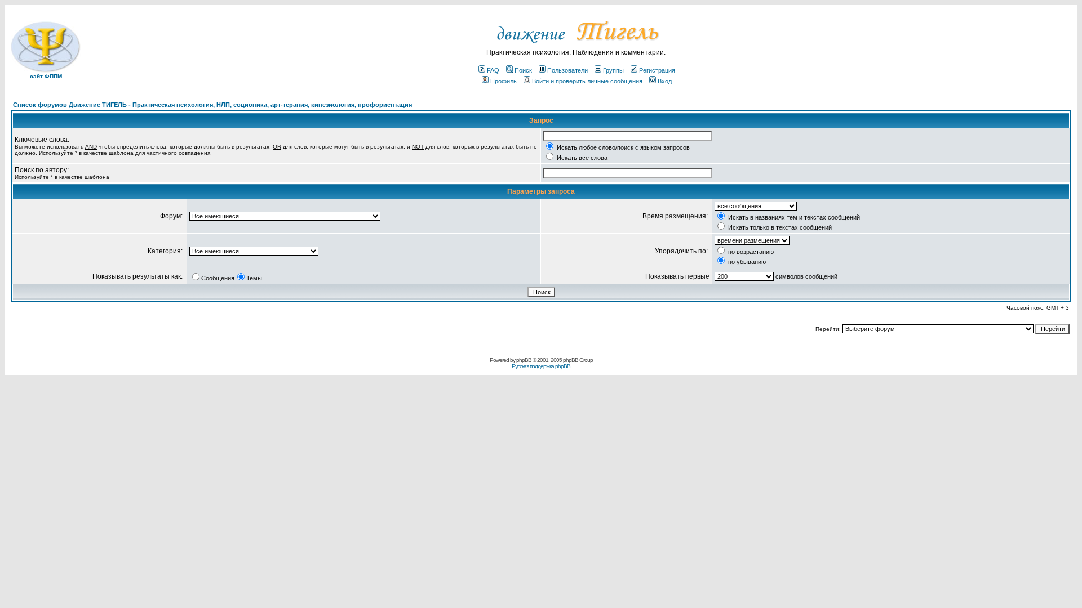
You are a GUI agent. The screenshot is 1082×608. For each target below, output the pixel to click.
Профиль (503, 81)
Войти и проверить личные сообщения (587, 81)
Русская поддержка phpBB (541, 366)
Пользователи (567, 70)
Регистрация (657, 70)
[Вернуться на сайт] (576, 46)
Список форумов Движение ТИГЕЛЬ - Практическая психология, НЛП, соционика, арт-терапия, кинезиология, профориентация (212, 104)
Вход (665, 81)
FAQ (493, 70)
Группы (613, 70)
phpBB (523, 360)
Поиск (523, 70)
